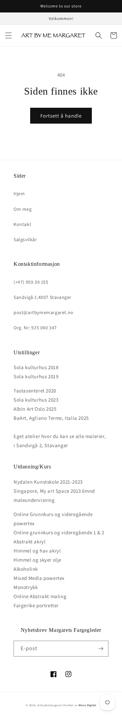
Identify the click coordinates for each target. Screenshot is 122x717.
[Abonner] (100, 649)
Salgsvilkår (25, 239)
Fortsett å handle (61, 115)
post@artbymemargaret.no (44, 312)
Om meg (23, 209)
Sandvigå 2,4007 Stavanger (43, 297)
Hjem (19, 193)
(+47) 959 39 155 (31, 282)
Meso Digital (87, 705)
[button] (8, 35)
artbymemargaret (49, 705)
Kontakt (22, 224)
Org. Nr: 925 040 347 (35, 328)
